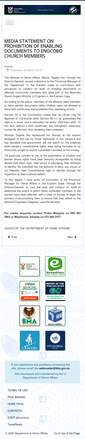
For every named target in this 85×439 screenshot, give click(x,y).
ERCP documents (18, 417)
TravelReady (15, 424)
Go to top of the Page (67, 433)
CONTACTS (15, 411)
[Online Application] (55, 266)
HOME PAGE (16, 404)
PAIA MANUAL (17, 397)
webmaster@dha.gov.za (54, 368)
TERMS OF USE (18, 390)
